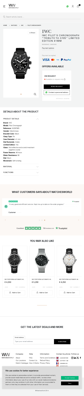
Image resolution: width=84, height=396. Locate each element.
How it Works (34, 363)
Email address (19, 337)
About (18, 358)
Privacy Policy (45, 363)
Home (5, 25)
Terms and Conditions (48, 358)
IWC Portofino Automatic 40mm (15, 279)
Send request (57, 86)
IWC (22, 25)
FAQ (30, 358)
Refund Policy (45, 360)
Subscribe (62, 342)
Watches (14, 25)
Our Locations (21, 360)
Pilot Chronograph (34, 25)
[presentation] (5, 220)
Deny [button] (69, 383)
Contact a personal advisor (58, 92)
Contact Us (33, 360)
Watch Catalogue (22, 363)
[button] (21, 94)
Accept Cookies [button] (70, 378)
